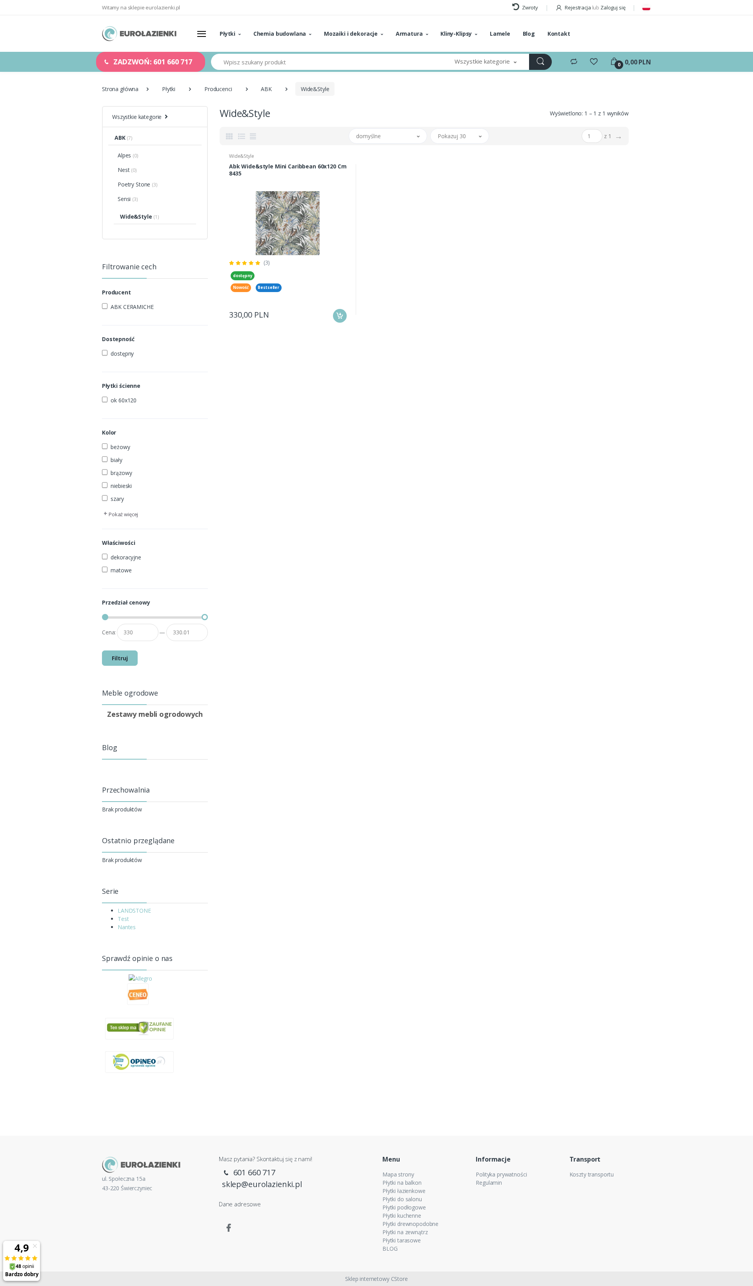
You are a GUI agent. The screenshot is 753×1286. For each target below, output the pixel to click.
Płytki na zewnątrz (404, 1232)
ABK (266, 89)
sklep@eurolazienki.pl (262, 1184)
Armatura (409, 33)
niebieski (121, 486)
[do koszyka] (340, 316)
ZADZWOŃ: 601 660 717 (151, 61)
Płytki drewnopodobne (410, 1224)
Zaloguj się (612, 7)
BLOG (389, 1248)
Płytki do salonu (402, 1199)
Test (123, 918)
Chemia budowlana (279, 33)
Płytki (227, 33)
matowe (121, 570)
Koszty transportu (591, 1174)
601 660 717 (253, 1172)
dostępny (122, 353)
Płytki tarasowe (401, 1240)
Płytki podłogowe (404, 1207)
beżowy (120, 447)
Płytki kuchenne (401, 1215)
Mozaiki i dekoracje (351, 33)
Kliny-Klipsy (456, 33)
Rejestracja (578, 7)
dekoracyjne (126, 557)
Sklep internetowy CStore (376, 1278)
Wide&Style (241, 156)
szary (117, 498)
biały (116, 460)
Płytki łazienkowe (404, 1191)
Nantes (127, 927)
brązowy (121, 473)
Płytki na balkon (402, 1182)
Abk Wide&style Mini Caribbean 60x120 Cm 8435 (287, 170)
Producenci (218, 89)
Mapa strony (398, 1174)
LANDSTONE (134, 910)
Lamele (500, 33)
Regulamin (489, 1182)
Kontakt (558, 33)
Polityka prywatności (501, 1174)
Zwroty (529, 7)
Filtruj (120, 658)
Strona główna (120, 89)
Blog (529, 33)
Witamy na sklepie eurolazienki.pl (141, 7)
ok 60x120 (123, 400)
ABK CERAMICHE (132, 307)
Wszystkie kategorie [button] (137, 117)
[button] (485, 62)
